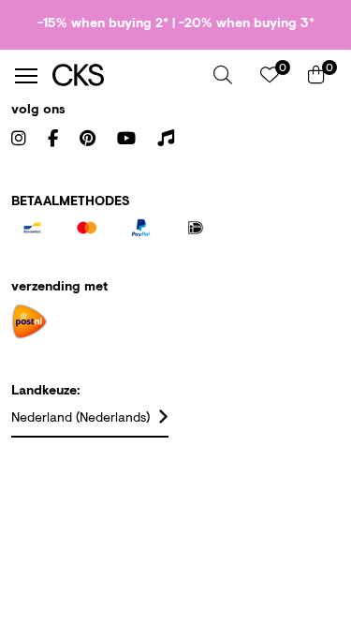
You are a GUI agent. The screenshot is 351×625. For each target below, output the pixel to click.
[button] (222, 75)
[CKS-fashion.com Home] (125, 75)
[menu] (26, 76)
